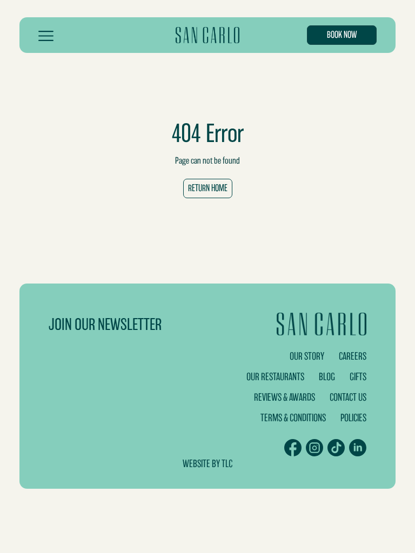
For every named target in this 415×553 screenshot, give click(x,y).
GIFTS (358, 377)
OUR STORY (307, 356)
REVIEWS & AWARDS (284, 397)
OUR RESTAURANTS (275, 377)
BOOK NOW (342, 34)
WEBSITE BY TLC (207, 463)
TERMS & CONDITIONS (293, 418)
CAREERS (352, 356)
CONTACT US (348, 397)
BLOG (327, 377)
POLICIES (353, 418)
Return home (207, 188)
